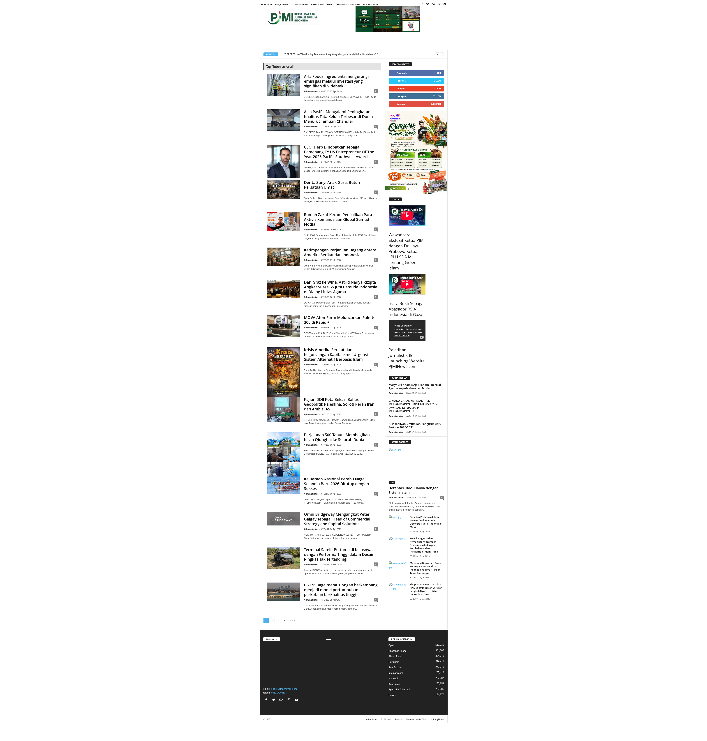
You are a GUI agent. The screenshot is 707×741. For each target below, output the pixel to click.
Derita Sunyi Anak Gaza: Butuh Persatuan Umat (332, 185)
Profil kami (317, 4)
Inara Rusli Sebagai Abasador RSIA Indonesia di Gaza (407, 309)
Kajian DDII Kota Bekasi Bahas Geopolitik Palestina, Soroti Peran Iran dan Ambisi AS (339, 404)
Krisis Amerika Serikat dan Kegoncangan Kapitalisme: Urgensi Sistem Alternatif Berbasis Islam (336, 354)
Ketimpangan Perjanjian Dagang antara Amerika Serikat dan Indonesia (340, 252)
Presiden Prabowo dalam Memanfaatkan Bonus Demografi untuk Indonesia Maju (425, 522)
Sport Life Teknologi (399, 689)
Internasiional (395, 673)
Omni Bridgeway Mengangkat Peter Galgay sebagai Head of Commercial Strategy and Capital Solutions (337, 519)
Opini (392, 482)
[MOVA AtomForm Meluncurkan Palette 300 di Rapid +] (283, 326)
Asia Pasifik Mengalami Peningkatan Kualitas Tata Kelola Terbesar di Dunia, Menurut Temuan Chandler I (339, 116)
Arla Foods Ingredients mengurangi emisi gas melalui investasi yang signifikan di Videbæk (336, 81)
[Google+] (433, 4)
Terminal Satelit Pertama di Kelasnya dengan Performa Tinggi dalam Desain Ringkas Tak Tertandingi (339, 554)
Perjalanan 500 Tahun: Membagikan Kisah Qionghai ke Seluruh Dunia (337, 437)
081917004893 (279, 692)
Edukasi (392, 695)
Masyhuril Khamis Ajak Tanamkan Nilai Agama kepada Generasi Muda (415, 386)
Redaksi (330, 4)
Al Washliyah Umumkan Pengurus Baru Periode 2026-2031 (415, 425)
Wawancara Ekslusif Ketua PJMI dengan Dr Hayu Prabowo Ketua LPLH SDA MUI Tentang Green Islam (407, 251)
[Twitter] (427, 4)
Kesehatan (394, 684)
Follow (437, 80)
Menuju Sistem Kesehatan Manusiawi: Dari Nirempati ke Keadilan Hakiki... (321, 54)
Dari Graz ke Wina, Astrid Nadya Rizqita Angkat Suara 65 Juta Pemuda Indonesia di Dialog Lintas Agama (340, 287)
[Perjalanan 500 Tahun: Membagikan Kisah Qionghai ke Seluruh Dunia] (283, 454)
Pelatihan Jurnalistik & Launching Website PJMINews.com (407, 358)
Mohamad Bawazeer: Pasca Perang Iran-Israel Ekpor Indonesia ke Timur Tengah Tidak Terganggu (426, 568)
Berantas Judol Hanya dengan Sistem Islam (414, 490)
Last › (292, 620)
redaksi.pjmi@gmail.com (283, 688)
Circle (438, 88)
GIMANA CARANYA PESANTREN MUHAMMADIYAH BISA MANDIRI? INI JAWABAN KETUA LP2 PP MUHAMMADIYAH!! (414, 406)
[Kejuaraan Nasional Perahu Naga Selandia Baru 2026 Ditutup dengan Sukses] (283, 485)
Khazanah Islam (397, 651)
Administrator (311, 91)
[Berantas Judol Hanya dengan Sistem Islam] (416, 466)
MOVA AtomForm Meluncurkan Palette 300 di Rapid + (339, 320)
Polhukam (393, 662)
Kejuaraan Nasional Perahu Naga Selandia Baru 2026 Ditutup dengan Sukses (336, 483)
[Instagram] (439, 4)
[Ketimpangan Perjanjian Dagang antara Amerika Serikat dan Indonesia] (283, 257)
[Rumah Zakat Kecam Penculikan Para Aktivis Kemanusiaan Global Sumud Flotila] (283, 221)
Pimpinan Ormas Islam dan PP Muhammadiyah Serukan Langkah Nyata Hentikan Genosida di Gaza (426, 589)
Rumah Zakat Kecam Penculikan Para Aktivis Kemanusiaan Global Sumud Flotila (338, 219)
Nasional (393, 678)
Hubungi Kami (370, 4)
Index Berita (301, 4)
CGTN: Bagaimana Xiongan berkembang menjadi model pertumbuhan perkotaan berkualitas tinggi (341, 589)
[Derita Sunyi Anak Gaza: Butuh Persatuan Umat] (283, 189)
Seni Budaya (395, 667)
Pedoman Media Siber (348, 4)
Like (439, 73)
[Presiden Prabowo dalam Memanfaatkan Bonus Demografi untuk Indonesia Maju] (398, 522)
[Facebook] (422, 4)
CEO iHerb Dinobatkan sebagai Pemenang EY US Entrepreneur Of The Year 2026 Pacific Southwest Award (339, 151)
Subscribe (436, 104)
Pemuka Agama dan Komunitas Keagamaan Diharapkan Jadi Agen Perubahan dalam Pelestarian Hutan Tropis (424, 545)
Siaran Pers (394, 656)
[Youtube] (445, 4)
